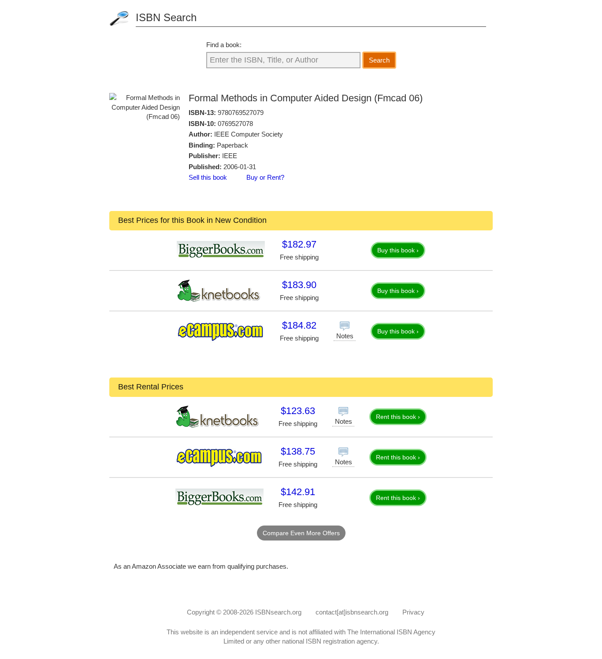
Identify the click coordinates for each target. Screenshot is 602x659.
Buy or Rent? (265, 177)
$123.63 (298, 410)
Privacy (413, 612)
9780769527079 (241, 112)
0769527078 (235, 123)
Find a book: (224, 44)
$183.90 (299, 284)
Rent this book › (398, 416)
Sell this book (208, 177)
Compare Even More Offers (301, 533)
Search (379, 60)
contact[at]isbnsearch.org (352, 612)
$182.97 (299, 244)
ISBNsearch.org (278, 612)
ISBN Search (166, 17)
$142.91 (298, 491)
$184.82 (299, 325)
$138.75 (298, 451)
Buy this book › (398, 250)
